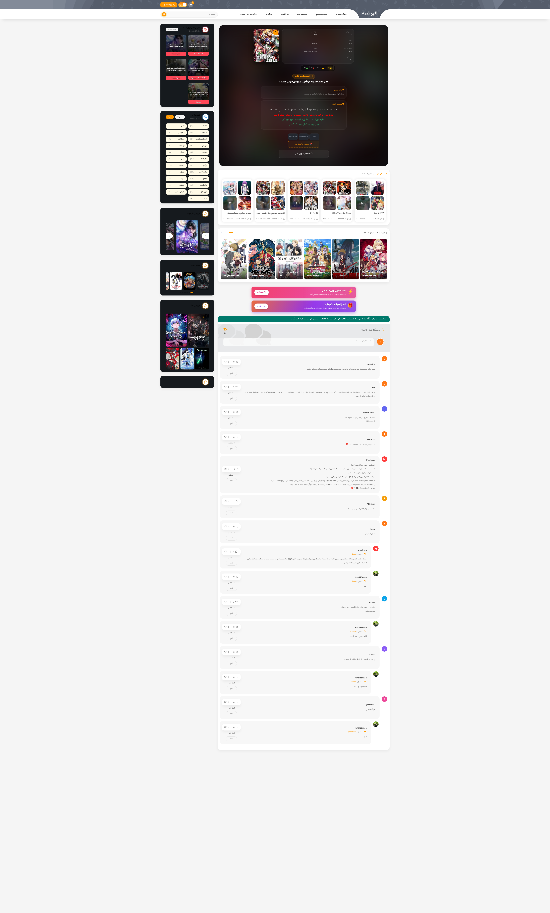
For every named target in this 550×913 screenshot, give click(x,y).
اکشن (315, 51)
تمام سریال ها (172, 29)
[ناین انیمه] (369, 13)
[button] (231, 232)
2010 (315, 35)
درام (305, 51)
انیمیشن (310, 51)
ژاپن (350, 43)
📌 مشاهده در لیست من (303, 144)
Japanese (314, 43)
